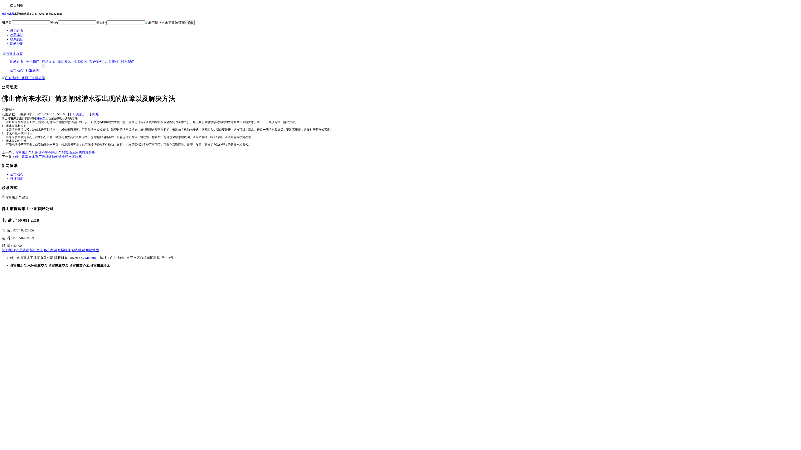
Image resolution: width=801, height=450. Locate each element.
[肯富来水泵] (12, 54)
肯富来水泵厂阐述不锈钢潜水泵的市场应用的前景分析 (55, 152)
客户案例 (50, 250)
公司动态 (16, 70)
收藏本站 (16, 35)
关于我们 (8, 250)
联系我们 (16, 39)
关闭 (94, 114)
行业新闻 (32, 70)
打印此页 (76, 114)
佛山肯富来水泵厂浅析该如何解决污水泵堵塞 (48, 157)
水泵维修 (64, 250)
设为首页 (16, 30)
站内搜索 (78, 250)
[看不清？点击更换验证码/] (165, 23)
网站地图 (16, 43)
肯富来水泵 (8, 13)
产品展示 (22, 250)
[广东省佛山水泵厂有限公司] (23, 78)
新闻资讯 (36, 250)
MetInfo (90, 258)
